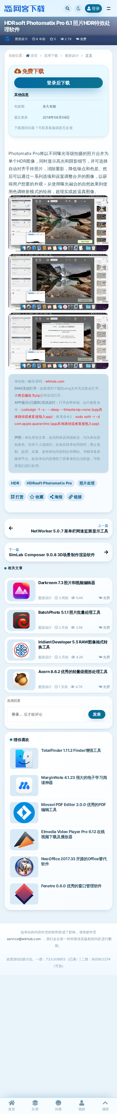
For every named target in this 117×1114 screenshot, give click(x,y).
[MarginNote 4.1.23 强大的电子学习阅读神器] (24, 785)
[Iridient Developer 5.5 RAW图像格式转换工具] (21, 650)
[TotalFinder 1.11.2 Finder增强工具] (24, 758)
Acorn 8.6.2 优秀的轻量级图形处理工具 (73, 671)
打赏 (19, 496)
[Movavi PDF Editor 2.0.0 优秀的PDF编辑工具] (24, 812)
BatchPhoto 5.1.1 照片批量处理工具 (69, 612)
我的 (81, 1109)
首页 (34, 55)
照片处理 (87, 483)
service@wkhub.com (24, 939)
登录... (17, 714)
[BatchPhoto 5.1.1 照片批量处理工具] (21, 620)
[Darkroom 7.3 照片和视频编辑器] (21, 590)
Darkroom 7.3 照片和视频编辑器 (66, 582)
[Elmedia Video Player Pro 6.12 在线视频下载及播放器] (24, 839)
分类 (35, 1109)
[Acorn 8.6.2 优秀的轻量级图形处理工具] (21, 679)
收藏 (39, 496)
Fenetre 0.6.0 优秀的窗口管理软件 (71, 885)
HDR (15, 483)
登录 (96, 8)
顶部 (105, 1109)
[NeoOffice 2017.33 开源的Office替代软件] (24, 866)
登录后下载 (58, 83)
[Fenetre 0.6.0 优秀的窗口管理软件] (24, 894)
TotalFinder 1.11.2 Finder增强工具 (71, 750)
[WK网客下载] (7, 39)
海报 (57, 496)
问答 (58, 1109)
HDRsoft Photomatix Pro (49, 483)
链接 (77, 496)
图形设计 (21, 39)
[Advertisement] (58, 1036)
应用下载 (51, 55)
